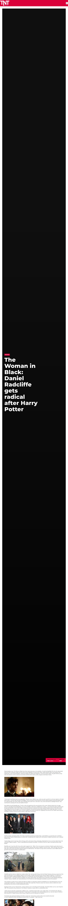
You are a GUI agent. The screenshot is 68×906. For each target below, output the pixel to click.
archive (7, 354)
